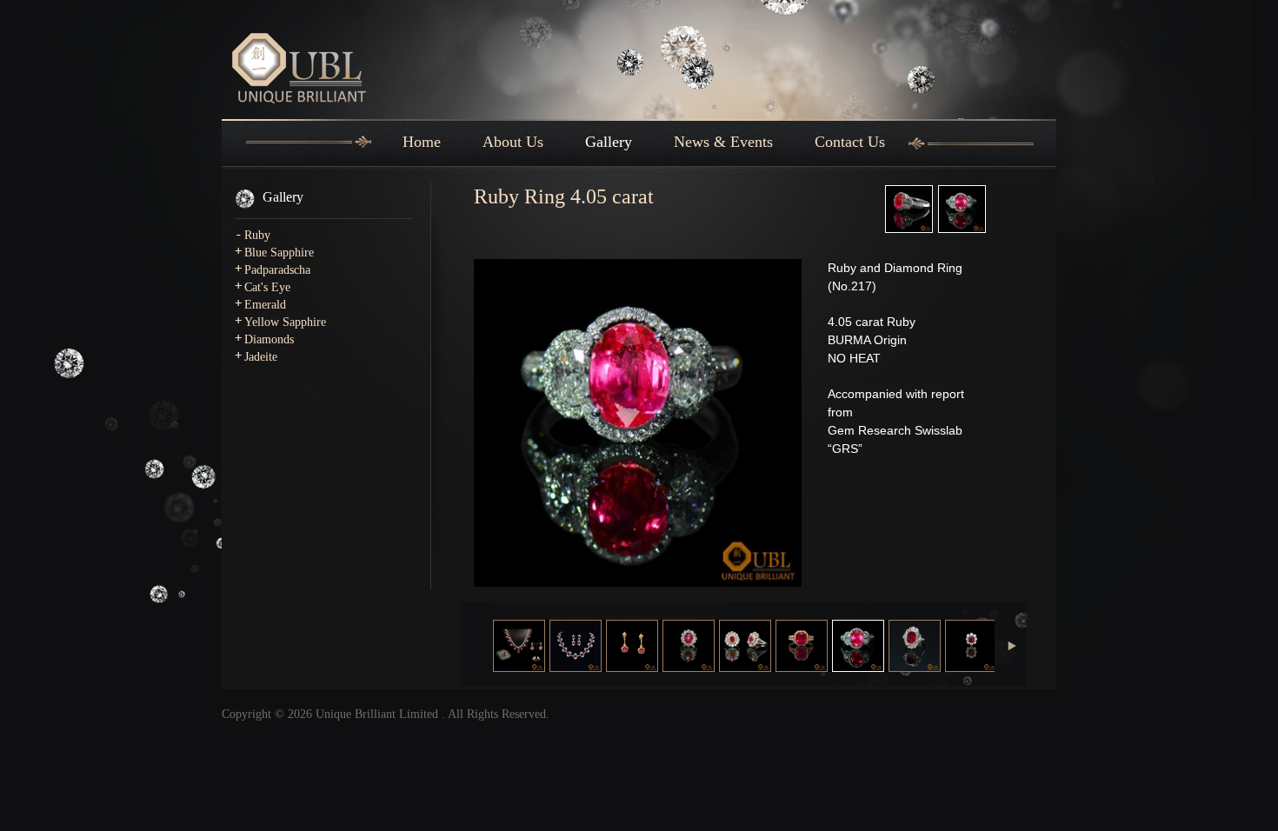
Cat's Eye (267, 287)
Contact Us (850, 141)
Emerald (265, 304)
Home (422, 141)
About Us (513, 141)
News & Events (723, 141)
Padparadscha (277, 269)
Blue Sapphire (279, 252)
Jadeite (260, 356)
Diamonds (269, 339)
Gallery (608, 141)
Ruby (257, 235)
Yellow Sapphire (285, 322)
